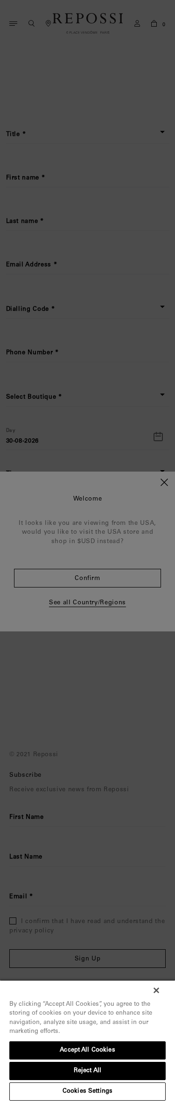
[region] (87, 1041)
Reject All (87, 1071)
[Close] (156, 990)
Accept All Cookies (87, 1050)
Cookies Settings (87, 1092)
